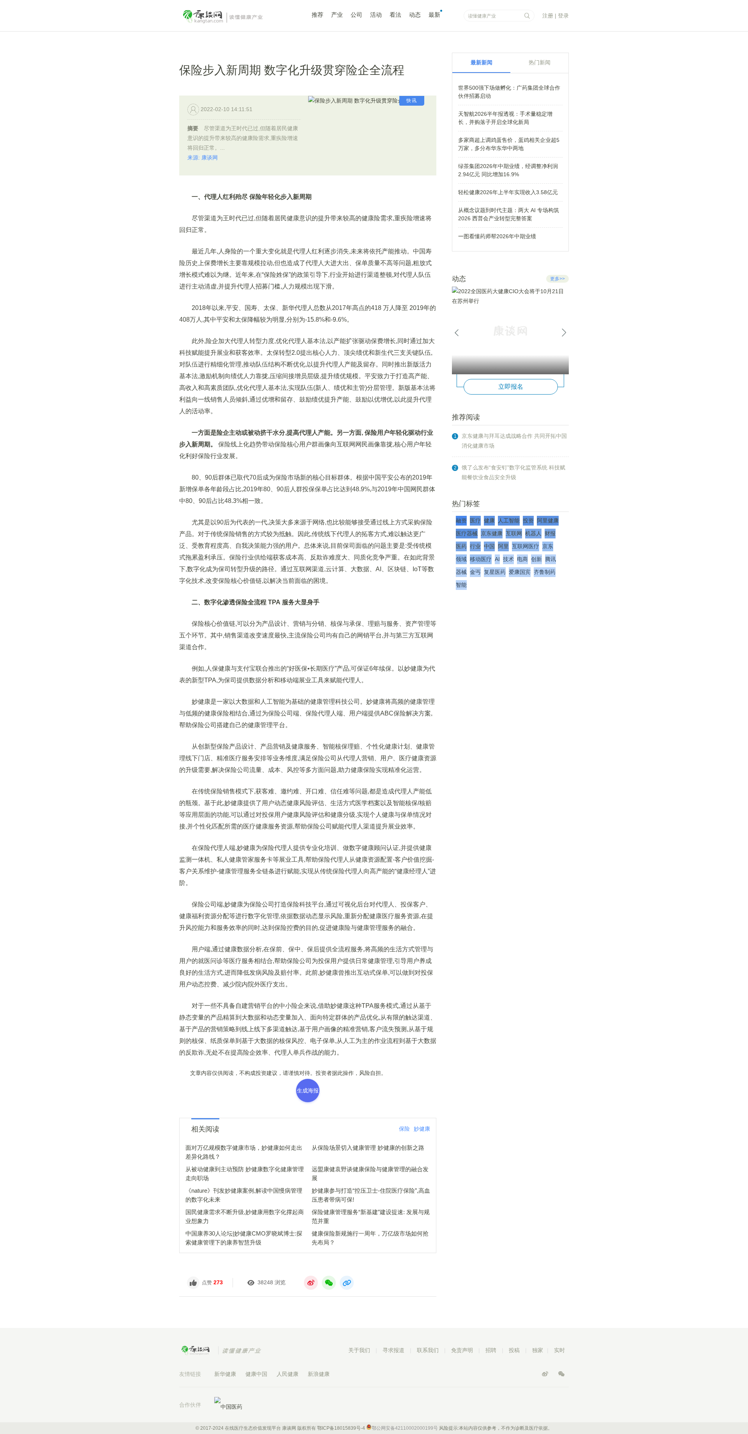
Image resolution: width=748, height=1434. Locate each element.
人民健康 (287, 1374)
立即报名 (510, 386)
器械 (461, 572)
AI (497, 559)
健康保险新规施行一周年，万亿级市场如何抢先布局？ (370, 1238)
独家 (537, 1350)
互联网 (514, 533)
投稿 (514, 1350)
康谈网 (233, 17)
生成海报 (308, 1090)
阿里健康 (548, 520)
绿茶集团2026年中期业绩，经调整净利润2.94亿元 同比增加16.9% (508, 170)
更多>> (557, 278)
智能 (461, 585)
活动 (376, 14)
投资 (528, 520)
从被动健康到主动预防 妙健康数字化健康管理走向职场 (244, 1173)
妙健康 (422, 1129)
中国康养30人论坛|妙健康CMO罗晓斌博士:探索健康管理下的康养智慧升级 (243, 1238)
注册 (547, 15)
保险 (404, 1129)
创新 (536, 559)
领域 (461, 559)
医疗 (475, 520)
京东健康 (492, 533)
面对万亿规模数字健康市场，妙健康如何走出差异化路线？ (243, 1152)
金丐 (475, 572)
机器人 (533, 533)
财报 (550, 533)
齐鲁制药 (545, 572)
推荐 (317, 14)
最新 (434, 14)
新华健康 (225, 1374)
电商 (522, 559)
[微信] (561, 1374)
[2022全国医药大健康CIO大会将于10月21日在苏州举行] (510, 330)
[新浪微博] (546, 1374)
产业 (337, 14)
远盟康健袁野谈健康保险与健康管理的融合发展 (370, 1173)
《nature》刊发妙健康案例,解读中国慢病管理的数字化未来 (243, 1195)
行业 (475, 546)
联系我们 (428, 1350)
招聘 (490, 1350)
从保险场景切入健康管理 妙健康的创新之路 (368, 1147)
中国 (489, 546)
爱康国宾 (520, 572)
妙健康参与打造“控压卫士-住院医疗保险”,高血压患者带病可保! (371, 1195)
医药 (461, 546)
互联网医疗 (525, 546)
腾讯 (550, 559)
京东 (547, 546)
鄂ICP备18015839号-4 (341, 1428)
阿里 (503, 546)
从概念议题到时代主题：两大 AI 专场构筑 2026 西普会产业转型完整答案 (508, 214)
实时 (559, 1350)
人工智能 (509, 520)
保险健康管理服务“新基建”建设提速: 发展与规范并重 (371, 1216)
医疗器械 (467, 533)
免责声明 (462, 1350)
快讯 (411, 100)
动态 (415, 14)
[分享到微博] (311, 1283)
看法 (395, 14)
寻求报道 (393, 1350)
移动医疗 (481, 559)
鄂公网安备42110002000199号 (405, 1428)
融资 (461, 520)
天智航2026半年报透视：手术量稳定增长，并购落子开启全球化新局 (505, 118)
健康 (489, 520)
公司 (356, 14)
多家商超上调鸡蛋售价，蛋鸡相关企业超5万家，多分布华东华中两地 (508, 144)
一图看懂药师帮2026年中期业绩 (497, 236)
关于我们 (359, 1350)
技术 (508, 559)
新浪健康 (319, 1374)
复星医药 (495, 572)
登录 (563, 15)
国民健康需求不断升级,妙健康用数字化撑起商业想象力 (244, 1216)
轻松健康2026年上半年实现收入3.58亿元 (508, 192)
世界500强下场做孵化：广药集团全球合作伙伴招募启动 (509, 92)
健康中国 (256, 1374)
